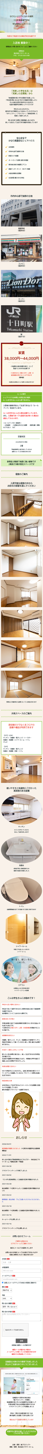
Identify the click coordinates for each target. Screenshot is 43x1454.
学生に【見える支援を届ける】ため (21, 1413)
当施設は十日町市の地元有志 (21, 1397)
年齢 (3, 1295)
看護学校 (21, 228)
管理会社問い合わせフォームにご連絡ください (21, 46)
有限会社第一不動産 (16, 1161)
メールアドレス (7, 1275)
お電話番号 (5, 1267)
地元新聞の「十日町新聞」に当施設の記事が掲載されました (21, 1210)
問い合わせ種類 (7, 1303)
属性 (3, 1287)
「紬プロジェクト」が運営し (21, 1400)
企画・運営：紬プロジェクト (22, 1444)
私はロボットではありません (15, 1330)
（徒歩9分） (21, 230)
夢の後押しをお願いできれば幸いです (21, 1415)
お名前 (4, 1259)
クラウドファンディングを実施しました (21, 1406)
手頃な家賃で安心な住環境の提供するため (21, 1404)
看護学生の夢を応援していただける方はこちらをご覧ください (21, 1432)
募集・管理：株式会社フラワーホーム (21, 1447)
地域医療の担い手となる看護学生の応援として (21, 1402)
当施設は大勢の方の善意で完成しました (21, 1362)
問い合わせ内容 (7, 1311)
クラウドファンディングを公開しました (14, 1228)
